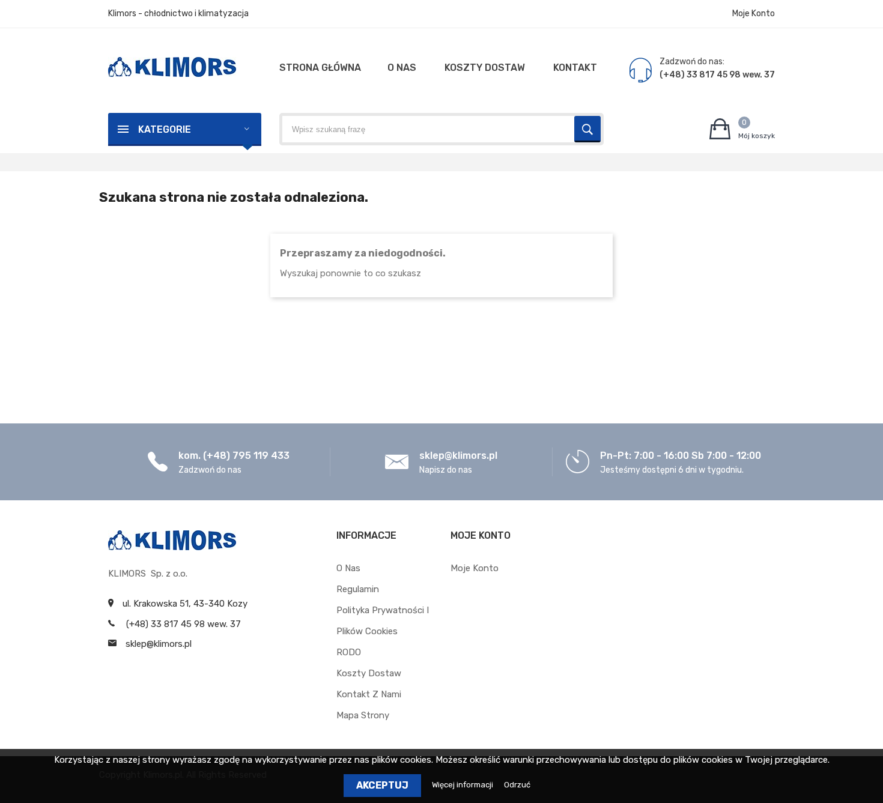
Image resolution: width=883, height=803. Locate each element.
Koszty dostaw (368, 673)
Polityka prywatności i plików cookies (382, 621)
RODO (348, 652)
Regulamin (357, 589)
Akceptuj (382, 785)
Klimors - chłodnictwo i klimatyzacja (178, 13)
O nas (348, 568)
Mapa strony (362, 715)
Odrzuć (517, 784)
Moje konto (475, 568)
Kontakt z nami (368, 694)
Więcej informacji (463, 784)
